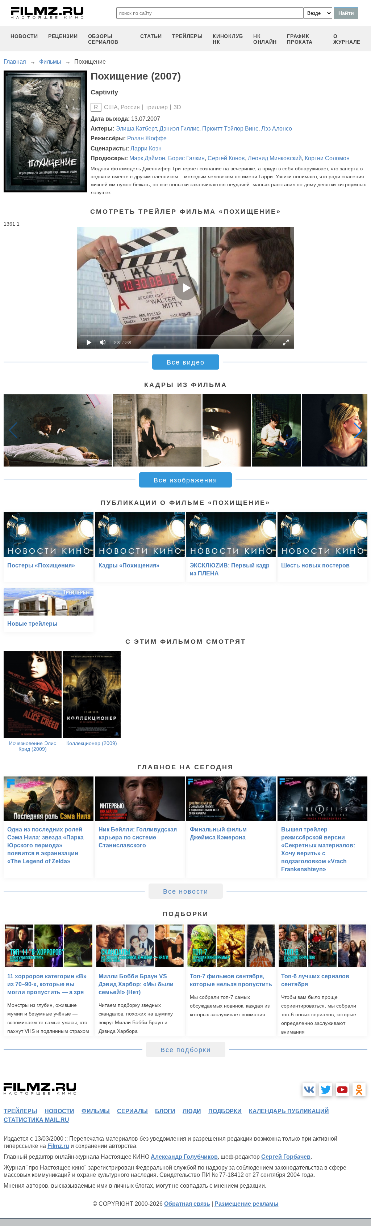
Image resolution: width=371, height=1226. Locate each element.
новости (24, 36)
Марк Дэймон (147, 158)
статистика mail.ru (36, 1120)
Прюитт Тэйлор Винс (230, 128)
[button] (358, 430)
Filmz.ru (58, 1146)
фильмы (96, 1111)
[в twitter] (325, 1089)
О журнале (346, 39)
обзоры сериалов (103, 39)
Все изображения (185, 480)
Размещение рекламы (246, 1204)
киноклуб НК (228, 39)
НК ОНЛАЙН (265, 39)
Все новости (185, 891)
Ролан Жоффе (147, 138)
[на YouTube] (342, 1089)
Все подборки (186, 1049)
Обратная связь (187, 1204)
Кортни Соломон (327, 158)
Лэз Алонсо (276, 128)
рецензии (63, 36)
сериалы (132, 1111)
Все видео (186, 362)
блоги (165, 1111)
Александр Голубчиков (184, 1157)
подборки (225, 1111)
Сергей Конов (226, 158)
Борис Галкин (186, 158)
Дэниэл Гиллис (179, 128)
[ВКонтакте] (309, 1089)
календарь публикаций (289, 1111)
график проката (300, 39)
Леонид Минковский (275, 158)
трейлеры (187, 36)
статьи (151, 36)
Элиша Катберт (136, 128)
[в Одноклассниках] (359, 1089)
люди (192, 1111)
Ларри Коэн (146, 148)
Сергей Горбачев (285, 1157)
